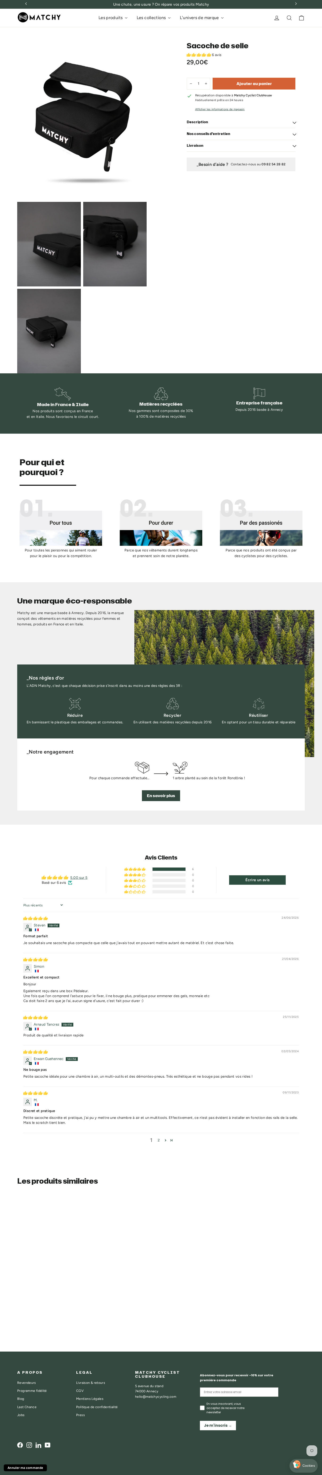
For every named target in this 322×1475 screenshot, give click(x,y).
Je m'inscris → (218, 1425)
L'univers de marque (200, 17)
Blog (20, 1399)
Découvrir (33, 1305)
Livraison (195, 145)
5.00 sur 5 (78, 878)
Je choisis (243, 1451)
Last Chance (27, 1407)
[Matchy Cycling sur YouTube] (47, 1445)
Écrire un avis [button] (257, 880)
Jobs (21, 1415)
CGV (80, 1391)
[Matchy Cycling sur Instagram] (29, 1445)
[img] (35, 918)
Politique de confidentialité (97, 1407)
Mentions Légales (89, 1399)
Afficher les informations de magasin (220, 109)
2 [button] (159, 1140)
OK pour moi (292, 1451)
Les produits (111, 17)
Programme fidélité (32, 1391)
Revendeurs (26, 1383)
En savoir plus (161, 795)
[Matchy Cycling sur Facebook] (20, 1445)
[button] (199, 55)
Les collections (152, 17)
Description (197, 122)
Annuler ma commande (25, 1468)
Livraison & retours (90, 1383)
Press (80, 1415)
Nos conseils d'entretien (208, 133)
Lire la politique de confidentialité (246, 1436)
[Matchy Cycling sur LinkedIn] (38, 1445)
